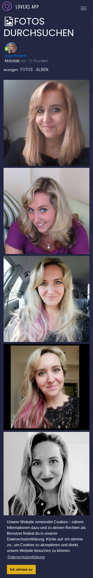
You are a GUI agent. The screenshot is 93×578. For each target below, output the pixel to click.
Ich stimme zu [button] (21, 569)
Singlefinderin (15, 55)
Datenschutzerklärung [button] (26, 557)
